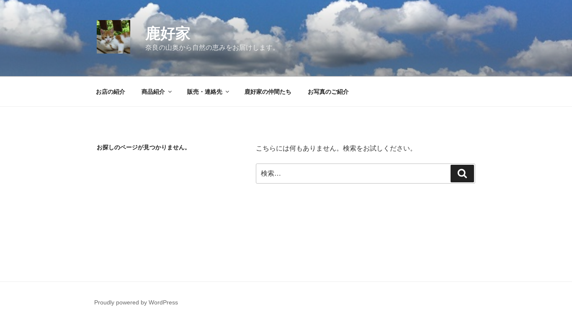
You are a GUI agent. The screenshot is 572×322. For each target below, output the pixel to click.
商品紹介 (153, 91)
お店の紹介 (110, 91)
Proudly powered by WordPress (136, 302)
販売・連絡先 (204, 91)
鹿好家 (168, 33)
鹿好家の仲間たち (268, 91)
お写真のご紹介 (328, 91)
